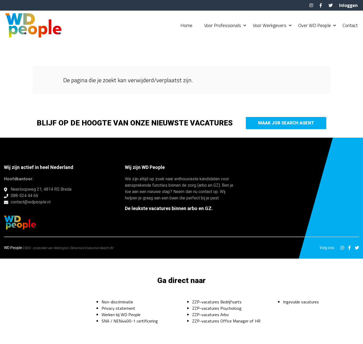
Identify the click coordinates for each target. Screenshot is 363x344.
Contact (350, 25)
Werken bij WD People (121, 314)
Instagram (311, 5)
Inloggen (348, 5)
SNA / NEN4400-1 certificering (130, 321)
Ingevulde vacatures (301, 302)
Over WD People (314, 25)
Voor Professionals (222, 25)
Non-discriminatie (117, 302)
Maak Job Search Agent (286, 122)
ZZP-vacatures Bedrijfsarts (217, 302)
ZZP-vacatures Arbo (210, 314)
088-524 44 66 (24, 195)
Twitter (330, 5)
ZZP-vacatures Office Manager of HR (226, 321)
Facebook (320, 5)
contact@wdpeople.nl (30, 201)
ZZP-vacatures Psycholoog (217, 308)
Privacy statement (118, 308)
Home (186, 25)
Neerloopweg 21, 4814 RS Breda (41, 189)
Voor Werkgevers (269, 25)
